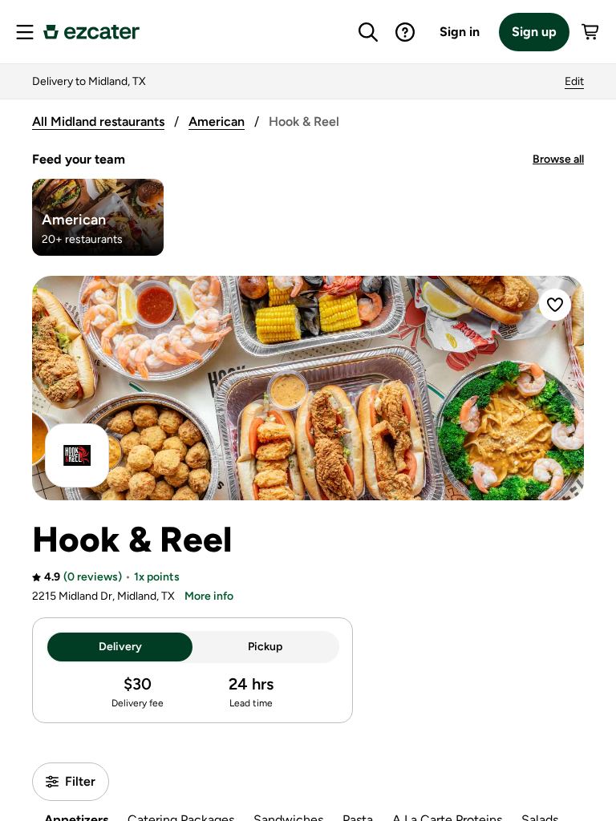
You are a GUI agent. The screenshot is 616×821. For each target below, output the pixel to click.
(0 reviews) (92, 577)
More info (208, 596)
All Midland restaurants (98, 121)
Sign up (534, 31)
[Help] (405, 32)
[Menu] (25, 32)
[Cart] (591, 32)
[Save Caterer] (555, 305)
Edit (574, 81)
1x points (157, 577)
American (216, 121)
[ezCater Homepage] (91, 32)
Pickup (265, 646)
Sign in (460, 31)
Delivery (120, 646)
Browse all (558, 159)
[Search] (368, 32)
